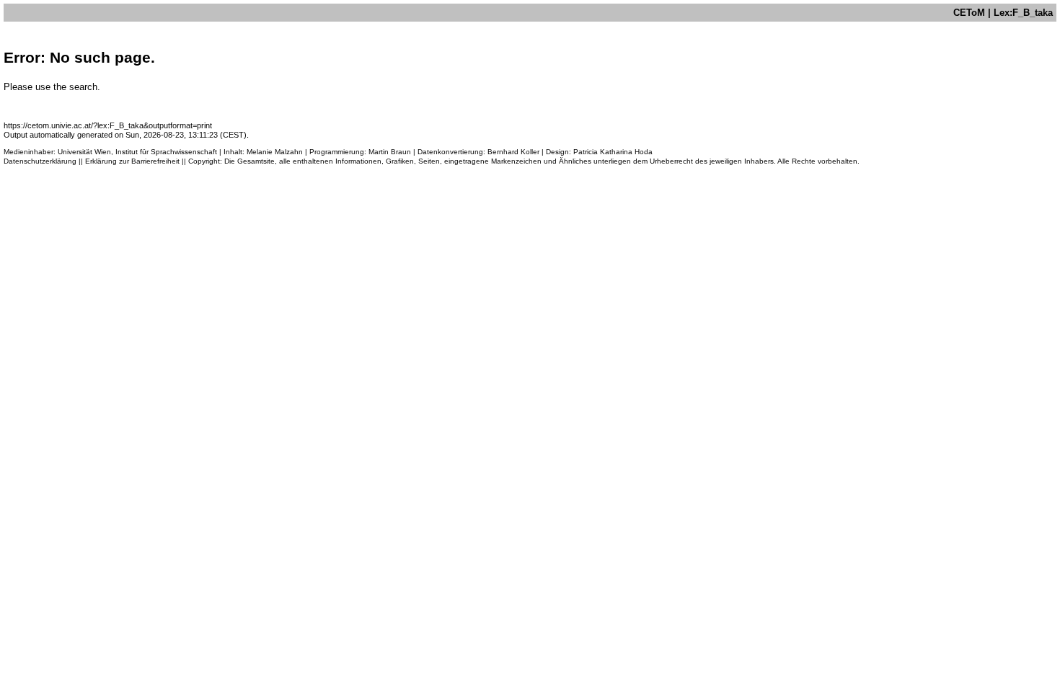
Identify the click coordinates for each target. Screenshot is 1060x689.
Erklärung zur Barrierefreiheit (132, 161)
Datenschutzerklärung (40, 161)
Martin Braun (389, 152)
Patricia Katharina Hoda (613, 152)
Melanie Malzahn (275, 152)
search (83, 86)
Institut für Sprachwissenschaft (166, 152)
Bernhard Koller (513, 152)
